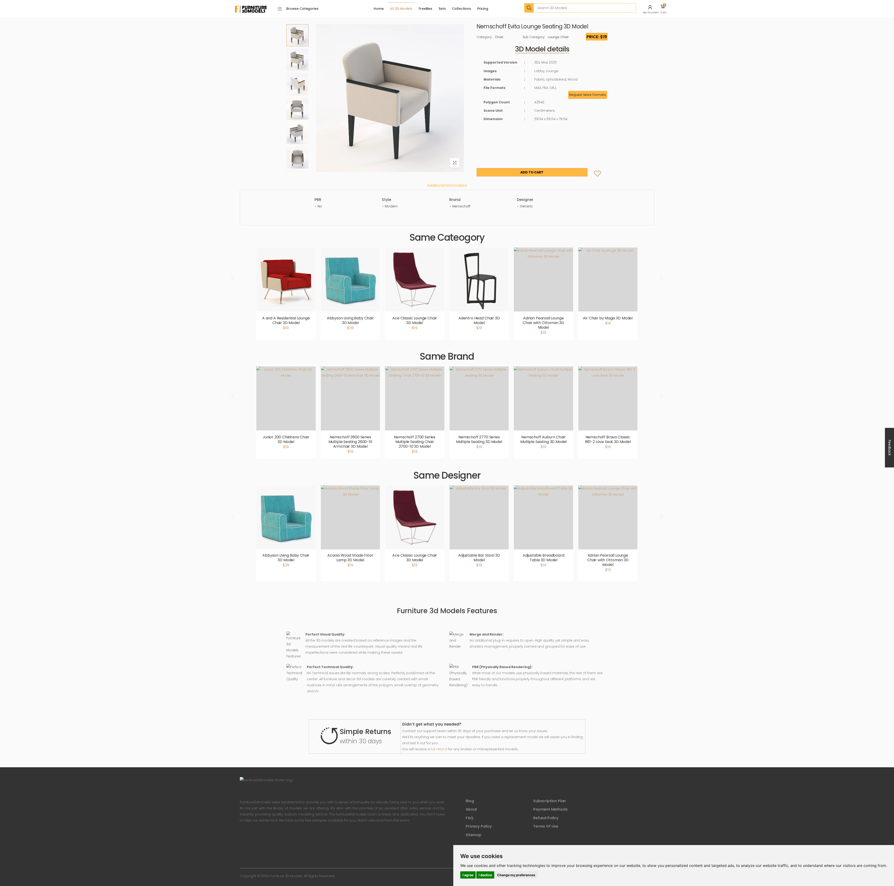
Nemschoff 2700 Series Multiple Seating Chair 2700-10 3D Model (414, 441)
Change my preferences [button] (516, 875)
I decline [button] (485, 875)
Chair (499, 37)
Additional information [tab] (447, 185)
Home (378, 8)
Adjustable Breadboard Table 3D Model (543, 558)
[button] (651, 8)
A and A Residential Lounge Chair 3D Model (286, 320)
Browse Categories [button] (302, 8)
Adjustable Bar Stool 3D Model (479, 558)
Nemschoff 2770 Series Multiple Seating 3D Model (479, 439)
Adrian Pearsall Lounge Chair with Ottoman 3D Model (543, 322)
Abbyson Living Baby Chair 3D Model (350, 320)
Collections (461, 8)
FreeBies (425, 8)
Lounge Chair (558, 37)
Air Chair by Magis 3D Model (608, 318)
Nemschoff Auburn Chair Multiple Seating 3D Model (543, 439)
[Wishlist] (594, 169)
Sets (442, 8)
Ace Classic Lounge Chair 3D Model (414, 320)
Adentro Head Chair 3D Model (479, 320)
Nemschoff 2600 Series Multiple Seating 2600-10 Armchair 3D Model (350, 441)
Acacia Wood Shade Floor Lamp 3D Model (350, 558)
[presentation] (233, 277)
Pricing (482, 8)
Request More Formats (587, 94)
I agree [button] (468, 875)
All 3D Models (401, 8)
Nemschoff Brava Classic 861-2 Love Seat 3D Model (608, 439)
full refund (439, 749)
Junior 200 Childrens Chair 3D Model (286, 439)
